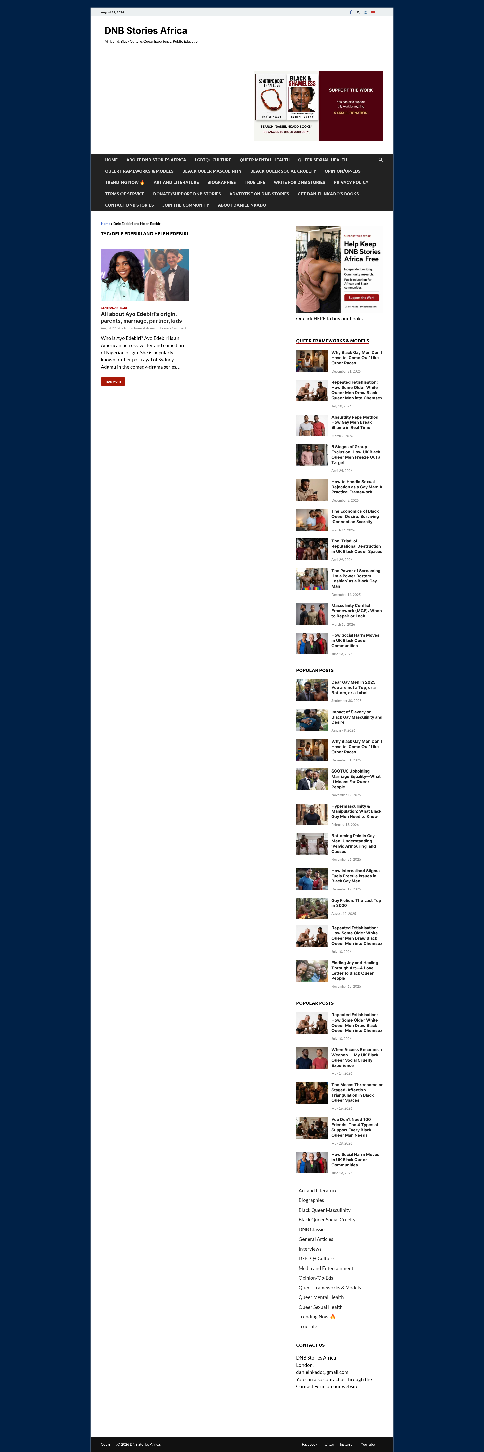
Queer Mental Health (265, 159)
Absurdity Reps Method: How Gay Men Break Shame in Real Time (355, 422)
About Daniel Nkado (242, 205)
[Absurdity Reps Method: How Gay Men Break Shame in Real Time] (312, 418)
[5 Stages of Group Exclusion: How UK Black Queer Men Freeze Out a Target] (312, 447)
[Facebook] (351, 12)
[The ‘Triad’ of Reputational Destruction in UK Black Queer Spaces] (312, 542)
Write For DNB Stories (299, 182)
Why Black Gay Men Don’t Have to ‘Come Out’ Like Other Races (356, 357)
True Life (255, 182)
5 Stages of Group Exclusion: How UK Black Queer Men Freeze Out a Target (355, 454)
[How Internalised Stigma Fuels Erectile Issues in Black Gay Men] (312, 871)
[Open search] (380, 160)
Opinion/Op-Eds (343, 171)
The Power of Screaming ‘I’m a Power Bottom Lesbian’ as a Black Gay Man (355, 578)
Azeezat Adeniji (145, 328)
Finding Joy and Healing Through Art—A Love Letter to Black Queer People (354, 970)
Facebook (309, 1444)
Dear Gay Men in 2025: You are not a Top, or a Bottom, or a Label (354, 687)
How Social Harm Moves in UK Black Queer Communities (355, 640)
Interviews (310, 1249)
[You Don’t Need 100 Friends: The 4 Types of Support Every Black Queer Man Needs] (312, 1120)
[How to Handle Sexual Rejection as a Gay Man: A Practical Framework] (312, 482)
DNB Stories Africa (146, 30)
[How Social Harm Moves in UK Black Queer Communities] (312, 636)
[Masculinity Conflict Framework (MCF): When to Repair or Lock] (312, 606)
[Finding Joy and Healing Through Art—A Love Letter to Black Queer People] (312, 963)
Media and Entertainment (326, 1268)
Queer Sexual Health (322, 159)
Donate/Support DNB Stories (187, 193)
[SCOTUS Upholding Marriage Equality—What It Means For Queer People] (312, 772)
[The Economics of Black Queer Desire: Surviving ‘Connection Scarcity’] (312, 512)
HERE (320, 318)
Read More (111, 380)
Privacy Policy (351, 182)
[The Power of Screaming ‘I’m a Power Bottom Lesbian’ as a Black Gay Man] (312, 571)
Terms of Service (124, 193)
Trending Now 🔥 (125, 182)
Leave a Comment (173, 328)
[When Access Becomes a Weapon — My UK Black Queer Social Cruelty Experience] (312, 1050)
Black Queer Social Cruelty (283, 171)
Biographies (221, 182)
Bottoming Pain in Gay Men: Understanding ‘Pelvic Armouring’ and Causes (353, 843)
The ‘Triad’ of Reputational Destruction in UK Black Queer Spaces (356, 546)
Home (111, 159)
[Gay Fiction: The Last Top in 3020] (312, 901)
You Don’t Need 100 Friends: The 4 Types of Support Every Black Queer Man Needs (354, 1127)
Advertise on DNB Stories (259, 193)
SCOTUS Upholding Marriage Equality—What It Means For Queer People (356, 778)
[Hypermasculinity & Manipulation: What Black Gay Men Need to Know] (312, 807)
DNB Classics (312, 1229)
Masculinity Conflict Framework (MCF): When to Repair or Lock (356, 611)
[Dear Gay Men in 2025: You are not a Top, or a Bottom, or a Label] (312, 683)
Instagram (347, 1444)
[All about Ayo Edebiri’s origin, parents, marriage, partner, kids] (145, 276)
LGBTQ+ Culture (213, 159)
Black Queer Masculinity (212, 171)
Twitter (328, 1444)
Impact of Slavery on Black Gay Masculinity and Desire (356, 717)
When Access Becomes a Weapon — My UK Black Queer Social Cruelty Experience (356, 1057)
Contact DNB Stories (129, 205)
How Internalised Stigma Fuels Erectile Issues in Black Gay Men (355, 876)
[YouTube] (373, 12)
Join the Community (185, 205)
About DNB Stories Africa (156, 159)
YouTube (368, 1444)
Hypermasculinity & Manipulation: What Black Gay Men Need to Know (356, 811)
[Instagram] (365, 12)
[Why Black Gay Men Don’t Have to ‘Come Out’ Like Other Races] (312, 353)
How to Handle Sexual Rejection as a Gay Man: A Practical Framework (356, 487)
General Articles (114, 307)
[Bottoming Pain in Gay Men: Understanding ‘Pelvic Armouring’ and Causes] (312, 836)
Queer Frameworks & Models (139, 171)
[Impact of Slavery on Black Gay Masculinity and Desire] (312, 713)
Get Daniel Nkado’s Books (328, 193)
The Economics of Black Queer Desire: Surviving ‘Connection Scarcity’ (355, 516)
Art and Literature (176, 182)
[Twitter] (358, 12)
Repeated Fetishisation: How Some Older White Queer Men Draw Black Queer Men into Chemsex (356, 390)
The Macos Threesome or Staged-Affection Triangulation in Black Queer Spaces (357, 1092)
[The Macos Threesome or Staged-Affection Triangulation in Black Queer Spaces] (312, 1085)
